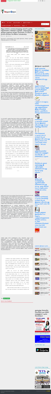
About (23, 391)
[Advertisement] (34, 11)
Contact (25, 391)
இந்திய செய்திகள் (26, 22)
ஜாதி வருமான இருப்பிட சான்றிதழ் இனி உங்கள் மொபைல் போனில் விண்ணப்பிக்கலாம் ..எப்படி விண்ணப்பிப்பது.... (42, 74)
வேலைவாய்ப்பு (17, 25)
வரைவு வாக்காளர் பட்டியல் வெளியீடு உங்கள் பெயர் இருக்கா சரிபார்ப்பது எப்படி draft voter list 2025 (42, 201)
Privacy (28, 391)
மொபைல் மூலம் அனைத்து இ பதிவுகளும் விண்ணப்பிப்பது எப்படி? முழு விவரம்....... (41, 168)
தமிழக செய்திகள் (16, 22)
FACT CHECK (9, 22)
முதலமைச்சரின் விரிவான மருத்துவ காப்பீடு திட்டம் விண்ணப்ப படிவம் (41, 154)
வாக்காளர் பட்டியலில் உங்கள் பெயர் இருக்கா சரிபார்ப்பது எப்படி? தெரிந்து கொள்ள (41, 123)
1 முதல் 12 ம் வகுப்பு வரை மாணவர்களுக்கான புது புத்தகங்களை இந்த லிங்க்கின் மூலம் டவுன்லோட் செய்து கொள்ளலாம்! (42, 107)
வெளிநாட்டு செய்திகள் (6, 25)
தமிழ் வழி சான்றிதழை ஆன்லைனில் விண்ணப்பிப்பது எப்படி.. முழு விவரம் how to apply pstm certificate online (42, 184)
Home (4, 22)
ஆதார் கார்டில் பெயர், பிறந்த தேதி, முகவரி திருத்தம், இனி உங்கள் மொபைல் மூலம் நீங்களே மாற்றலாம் (42, 90)
